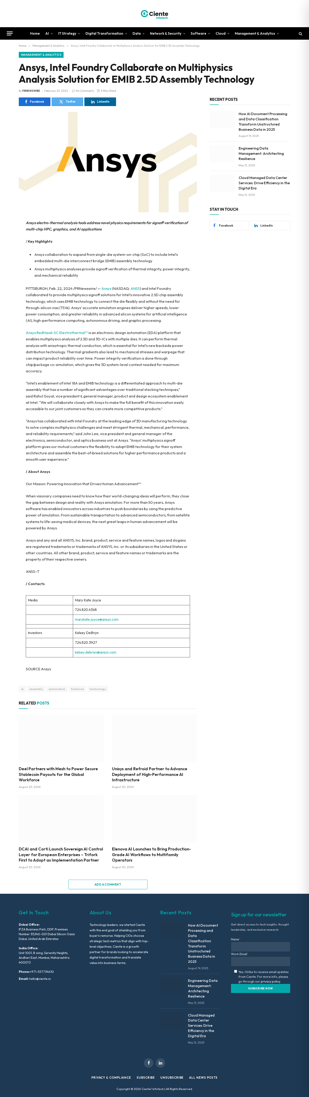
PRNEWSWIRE (31, 90)
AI (47, 33)
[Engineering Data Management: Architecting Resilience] (222, 153)
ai (22, 689)
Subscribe (146, 1077)
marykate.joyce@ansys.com (97, 619)
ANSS (135, 288)
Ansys (106, 288)
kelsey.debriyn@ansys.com (95, 652)
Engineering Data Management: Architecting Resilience (261, 153)
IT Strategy (67, 33)
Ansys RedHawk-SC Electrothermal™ (57, 332)
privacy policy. (271, 981)
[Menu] (10, 33)
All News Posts (203, 1077)
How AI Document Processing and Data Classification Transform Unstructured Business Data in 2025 (263, 121)
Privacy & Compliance (111, 1077)
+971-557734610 (42, 972)
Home (35, 33)
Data (137, 33)
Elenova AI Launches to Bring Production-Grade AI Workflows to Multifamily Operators (151, 854)
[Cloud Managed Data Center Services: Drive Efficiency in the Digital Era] (222, 183)
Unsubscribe (171, 1077)
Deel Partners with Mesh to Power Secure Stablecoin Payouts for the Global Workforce (58, 774)
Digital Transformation (104, 33)
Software (198, 33)
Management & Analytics (255, 33)
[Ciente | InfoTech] (154, 13)
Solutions (77, 689)
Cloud (221, 33)
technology (98, 689)
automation (57, 689)
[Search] (300, 33)
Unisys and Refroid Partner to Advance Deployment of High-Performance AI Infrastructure (149, 774)
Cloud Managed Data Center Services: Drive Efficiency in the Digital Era (264, 182)
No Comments (85, 90)
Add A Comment (108, 884)
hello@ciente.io (40, 979)
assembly (36, 689)
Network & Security (165, 33)
